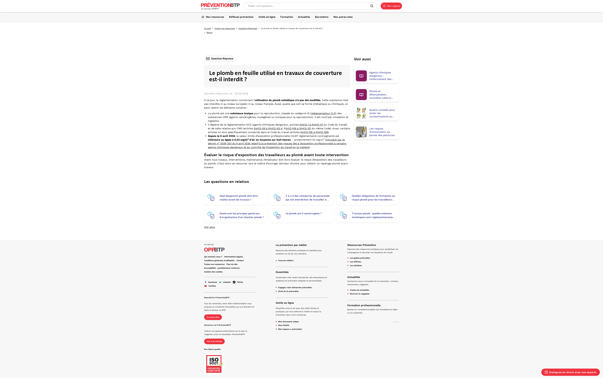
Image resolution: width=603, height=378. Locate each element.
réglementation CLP (323, 113)
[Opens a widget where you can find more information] (570, 372)
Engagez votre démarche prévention (295, 287)
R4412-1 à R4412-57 (311, 124)
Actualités (353, 277)
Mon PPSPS (283, 325)
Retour (209, 32)
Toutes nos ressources (225, 28)
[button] (391, 6)
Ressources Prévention (361, 245)
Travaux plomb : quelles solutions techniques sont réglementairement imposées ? (373, 215)
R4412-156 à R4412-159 (314, 132)
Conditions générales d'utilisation (219, 260)
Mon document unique (288, 321)
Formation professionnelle (363, 305)
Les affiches (355, 262)
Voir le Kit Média (214, 341)
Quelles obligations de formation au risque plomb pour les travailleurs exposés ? (373, 198)
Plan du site (231, 264)
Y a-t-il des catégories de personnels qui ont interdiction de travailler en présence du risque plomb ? (308, 198)
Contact (240, 260)
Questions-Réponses (247, 28)
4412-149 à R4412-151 (298, 128)
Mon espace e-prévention (290, 329)
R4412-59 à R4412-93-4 (268, 128)
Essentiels (282, 272)
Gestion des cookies (213, 272)
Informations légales (233, 257)
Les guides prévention (360, 258)
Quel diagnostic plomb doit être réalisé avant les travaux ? (239, 197)
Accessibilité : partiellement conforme (222, 268)
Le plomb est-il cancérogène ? (304, 213)
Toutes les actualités (359, 290)
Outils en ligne (285, 302)
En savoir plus (213, 317)
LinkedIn (227, 282)
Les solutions (356, 265)
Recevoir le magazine (359, 294)
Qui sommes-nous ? (213, 257)
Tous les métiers (285, 260)
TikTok (240, 282)
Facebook (212, 282)
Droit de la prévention (288, 291)
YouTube (212, 286)
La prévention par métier (291, 245)
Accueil (207, 28)
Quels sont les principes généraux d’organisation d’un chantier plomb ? (242, 215)
